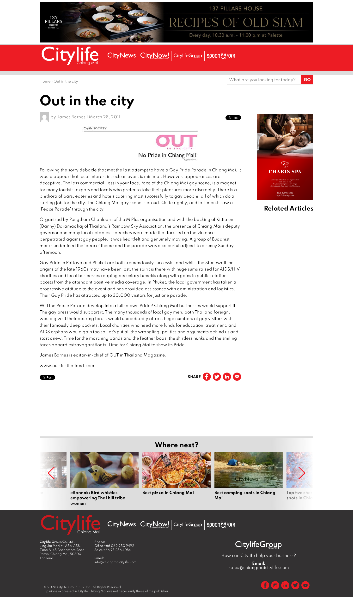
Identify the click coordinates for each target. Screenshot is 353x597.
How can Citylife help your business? (258, 555)
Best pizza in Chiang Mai (176, 479)
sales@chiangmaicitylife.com (259, 565)
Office (114, 545)
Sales (112, 550)
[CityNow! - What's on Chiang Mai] (154, 56)
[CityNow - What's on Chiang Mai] (154, 525)
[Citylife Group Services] (187, 56)
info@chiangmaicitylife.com (115, 562)
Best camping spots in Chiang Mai (248, 479)
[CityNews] (121, 56)
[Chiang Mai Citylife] (70, 56)
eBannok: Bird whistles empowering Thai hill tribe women (104, 479)
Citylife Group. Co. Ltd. (74, 587)
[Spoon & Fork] (221, 56)
